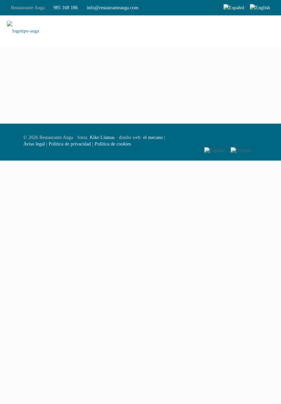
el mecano (153, 137)
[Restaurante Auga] (23, 30)
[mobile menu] (270, 31)
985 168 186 (65, 7)
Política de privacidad (70, 144)
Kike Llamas (102, 137)
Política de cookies (113, 144)
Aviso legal (34, 144)
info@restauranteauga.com (112, 7)
